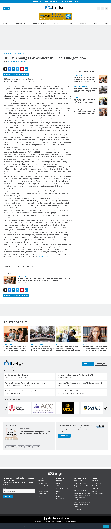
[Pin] (22, 69)
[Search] (102, 8)
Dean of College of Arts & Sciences (70, 391)
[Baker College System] (67, 408)
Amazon (21, 446)
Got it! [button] (106, 526)
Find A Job (87, 364)
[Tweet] (17, 69)
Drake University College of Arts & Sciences (72, 393)
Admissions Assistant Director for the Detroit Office (76, 375)
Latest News (22, 276)
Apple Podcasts (11, 446)
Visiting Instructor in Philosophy (16, 375)
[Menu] (106, 8)
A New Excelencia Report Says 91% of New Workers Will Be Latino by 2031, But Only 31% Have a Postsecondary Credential (44, 279)
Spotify (28, 446)
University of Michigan (65, 377)
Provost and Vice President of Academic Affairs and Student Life (80, 383)
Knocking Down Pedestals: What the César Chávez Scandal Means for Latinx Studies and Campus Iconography (85, 111)
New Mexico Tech (63, 385)
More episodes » (10, 443)
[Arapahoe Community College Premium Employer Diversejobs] (92, 408)
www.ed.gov (43, 256)
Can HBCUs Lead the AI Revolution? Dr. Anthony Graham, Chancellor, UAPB (35, 432)
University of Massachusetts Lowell (16, 377)
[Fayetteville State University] (19, 408)
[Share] (9, 69)
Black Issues (11, 61)
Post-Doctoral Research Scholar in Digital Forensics (23, 391)
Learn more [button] (54, 526)
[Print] (5, 69)
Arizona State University (13, 393)
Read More (64, 436)
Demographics (9, 53)
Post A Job (101, 364)
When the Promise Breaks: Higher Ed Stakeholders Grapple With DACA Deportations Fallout (86, 90)
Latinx (21, 53)
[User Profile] (98, 8)
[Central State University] (43, 408)
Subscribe (6, 8)
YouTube (36, 446)
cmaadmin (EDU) (21, 61)
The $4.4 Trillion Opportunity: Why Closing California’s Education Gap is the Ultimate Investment (84, 101)
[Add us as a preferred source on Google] (26, 69)
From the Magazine (80, 86)
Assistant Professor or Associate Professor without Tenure (25, 383)
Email (4, 488)
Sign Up (8, 496)
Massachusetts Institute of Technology (18, 385)
